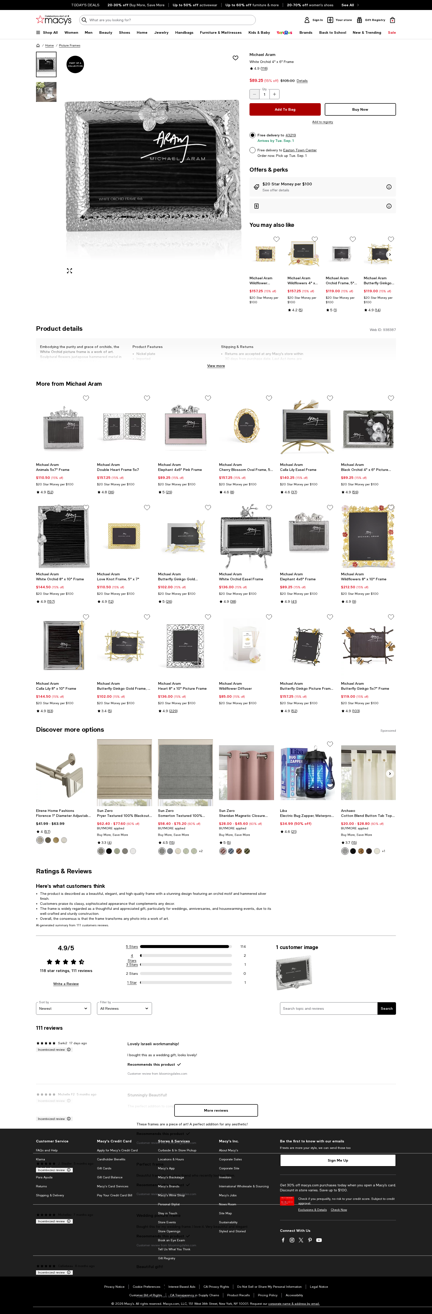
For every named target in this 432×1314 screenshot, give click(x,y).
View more (216, 365)
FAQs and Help (47, 1150)
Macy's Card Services (112, 1186)
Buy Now (360, 109)
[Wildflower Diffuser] (246, 645)
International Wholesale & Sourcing (244, 1186)
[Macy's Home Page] (53, 20)
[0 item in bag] (392, 20)
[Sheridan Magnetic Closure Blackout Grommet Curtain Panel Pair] (246, 772)
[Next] (390, 255)
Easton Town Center (300, 150)
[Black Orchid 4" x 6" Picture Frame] (368, 426)
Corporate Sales (230, 1159)
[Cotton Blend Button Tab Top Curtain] (368, 772)
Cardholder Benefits (111, 1159)
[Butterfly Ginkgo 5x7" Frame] (368, 645)
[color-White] (133, 851)
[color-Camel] (361, 851)
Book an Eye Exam (171, 1240)
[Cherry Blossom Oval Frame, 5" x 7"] (246, 426)
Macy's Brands (168, 1186)
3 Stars (132, 965)
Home (49, 45)
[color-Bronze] (48, 840)
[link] (266, 290)
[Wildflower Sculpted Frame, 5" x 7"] (266, 254)
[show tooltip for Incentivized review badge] (68, 1049)
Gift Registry (166, 1258)
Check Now (339, 1210)
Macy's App (166, 1168)
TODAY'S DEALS (85, 5)
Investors (225, 1177)
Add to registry (322, 122)
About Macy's (228, 1150)
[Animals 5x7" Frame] (63, 426)
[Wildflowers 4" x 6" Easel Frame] (304, 254)
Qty (264, 89)
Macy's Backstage (171, 1177)
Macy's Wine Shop (171, 1195)
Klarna (40, 1159)
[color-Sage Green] (186, 851)
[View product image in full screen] (69, 271)
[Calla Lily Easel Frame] (307, 426)
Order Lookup (46, 1168)
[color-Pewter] (40, 840)
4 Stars (132, 956)
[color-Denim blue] (231, 851)
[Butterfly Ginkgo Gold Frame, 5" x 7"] (380, 254)
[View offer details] (323, 187)
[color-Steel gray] (125, 851)
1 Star (132, 983)
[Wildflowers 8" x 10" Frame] (368, 536)
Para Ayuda (44, 1177)
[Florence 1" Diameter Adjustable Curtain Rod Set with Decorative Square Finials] (63, 772)
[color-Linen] (178, 851)
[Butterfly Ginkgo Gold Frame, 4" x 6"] (124, 645)
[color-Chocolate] (369, 851)
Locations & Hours (171, 1159)
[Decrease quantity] (255, 94)
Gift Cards (104, 1168)
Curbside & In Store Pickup (177, 1150)
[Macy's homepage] (38, 45)
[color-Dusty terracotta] (239, 851)
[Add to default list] (277, 239)
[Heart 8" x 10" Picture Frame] (185, 645)
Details (302, 81)
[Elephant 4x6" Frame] (307, 536)
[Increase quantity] (275, 94)
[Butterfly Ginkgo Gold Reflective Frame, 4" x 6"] (185, 536)
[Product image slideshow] (153, 165)
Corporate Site (229, 1168)
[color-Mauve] (223, 851)
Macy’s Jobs (227, 1195)
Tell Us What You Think (174, 1249)
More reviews (216, 1110)
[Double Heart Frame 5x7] (124, 426)
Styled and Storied (232, 1231)
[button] (140, 165)
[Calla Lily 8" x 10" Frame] (63, 645)
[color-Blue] (170, 851)
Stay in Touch (167, 1213)
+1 (383, 851)
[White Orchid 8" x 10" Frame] (63, 536)
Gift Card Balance (109, 1177)
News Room (227, 1204)
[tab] (46, 64)
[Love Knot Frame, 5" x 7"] (124, 536)
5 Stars (132, 947)
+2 (201, 851)
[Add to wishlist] (236, 58)
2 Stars (132, 974)
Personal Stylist (169, 1204)
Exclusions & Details (312, 1210)
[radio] (40, 840)
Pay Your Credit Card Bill (114, 1195)
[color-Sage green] (117, 851)
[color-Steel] (101, 851)
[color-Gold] (56, 840)
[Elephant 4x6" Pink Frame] (185, 426)
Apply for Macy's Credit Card (117, 1150)
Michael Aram (263, 54)
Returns (41, 1186)
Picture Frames (69, 45)
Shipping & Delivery (50, 1195)
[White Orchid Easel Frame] (246, 536)
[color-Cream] (377, 851)
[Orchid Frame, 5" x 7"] (342, 254)
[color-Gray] (162, 851)
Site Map (225, 1213)
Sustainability (228, 1222)
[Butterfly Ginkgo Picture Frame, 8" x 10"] (307, 645)
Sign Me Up (338, 1160)
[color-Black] (109, 851)
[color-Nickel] (64, 840)
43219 (291, 135)
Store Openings (169, 1231)
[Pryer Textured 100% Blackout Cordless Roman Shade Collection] (124, 772)
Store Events (167, 1222)
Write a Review (66, 984)
